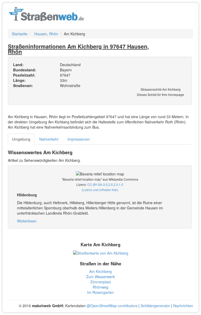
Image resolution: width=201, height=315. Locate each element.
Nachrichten (183, 305)
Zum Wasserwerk (100, 276)
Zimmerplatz (100, 281)
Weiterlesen (27, 221)
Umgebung (21, 139)
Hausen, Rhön (46, 33)
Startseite (19, 33)
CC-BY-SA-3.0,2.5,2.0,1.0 (105, 184)
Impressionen (79, 139)
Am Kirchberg (100, 271)
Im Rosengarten (100, 292)
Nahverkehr (49, 139)
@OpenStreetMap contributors (112, 305)
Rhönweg (100, 287)
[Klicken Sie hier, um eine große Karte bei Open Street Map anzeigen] (100, 252)
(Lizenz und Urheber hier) (100, 189)
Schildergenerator (155, 305)
